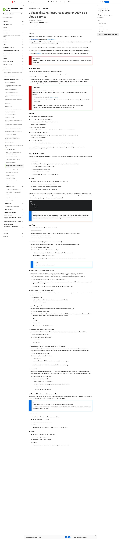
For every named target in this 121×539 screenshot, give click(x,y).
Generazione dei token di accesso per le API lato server (13, 121)
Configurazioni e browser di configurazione (13, 109)
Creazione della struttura (103, 28)
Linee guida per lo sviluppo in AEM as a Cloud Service (14, 95)
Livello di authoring (8, 224)
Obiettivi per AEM (102, 23)
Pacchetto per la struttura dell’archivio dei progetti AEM (13, 86)
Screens (5, 58)
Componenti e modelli (10, 186)
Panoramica (6, 21)
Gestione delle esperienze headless (12, 206)
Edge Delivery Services (8, 64)
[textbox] (13, 14)
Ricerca (7, 195)
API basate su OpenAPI (9, 117)
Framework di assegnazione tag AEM (13, 189)
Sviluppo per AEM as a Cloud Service (11, 79)
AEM (39, 8)
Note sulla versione (8, 24)
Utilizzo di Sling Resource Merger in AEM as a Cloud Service (14, 166)
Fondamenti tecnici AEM (10, 112)
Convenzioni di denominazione (12, 181)
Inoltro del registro (8, 106)
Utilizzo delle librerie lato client (12, 172)
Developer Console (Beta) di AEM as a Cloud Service (13, 100)
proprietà (39, 53)
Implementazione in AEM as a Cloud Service (12, 221)
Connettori (6, 230)
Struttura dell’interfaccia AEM (12, 156)
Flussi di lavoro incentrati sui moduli (11, 50)
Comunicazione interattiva (9, 47)
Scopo (99, 20)
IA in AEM (5, 55)
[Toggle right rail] (97, 5)
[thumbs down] (69, 537)
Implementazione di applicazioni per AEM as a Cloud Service (13, 73)
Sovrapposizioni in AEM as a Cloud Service (14, 169)
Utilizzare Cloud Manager (9, 76)
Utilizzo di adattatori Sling (11, 162)
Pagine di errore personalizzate (12, 197)
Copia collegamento (109, 15)
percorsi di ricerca (51, 39)
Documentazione (32, 8)
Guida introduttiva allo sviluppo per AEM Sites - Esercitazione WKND (13, 153)
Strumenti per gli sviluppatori (10, 212)
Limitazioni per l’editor (10, 178)
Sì (100, 12)
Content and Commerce (8, 61)
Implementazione (6, 69)
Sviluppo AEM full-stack (10, 149)
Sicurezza (5, 27)
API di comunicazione (8, 53)
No (103, 12)
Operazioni (6, 233)
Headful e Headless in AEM (10, 134)
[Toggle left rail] (23, 5)
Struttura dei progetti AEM (10, 82)
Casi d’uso (101, 31)
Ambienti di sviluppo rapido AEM (11, 92)
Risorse (5, 41)
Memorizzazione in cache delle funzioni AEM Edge (14, 146)
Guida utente (45, 8)
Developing (36, 24)
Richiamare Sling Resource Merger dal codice (108, 34)
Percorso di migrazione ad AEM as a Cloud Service (12, 36)
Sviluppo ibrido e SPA (9, 209)
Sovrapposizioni (34, 39)
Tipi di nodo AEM (9, 200)
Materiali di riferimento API (10, 114)
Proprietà (100, 26)
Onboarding (6, 32)
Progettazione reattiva (10, 183)
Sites (4, 39)
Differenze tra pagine (10, 175)
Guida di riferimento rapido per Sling (13, 159)
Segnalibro (101, 15)
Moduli (5, 44)
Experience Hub (6, 30)
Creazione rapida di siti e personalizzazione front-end (13, 125)
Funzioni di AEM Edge (9, 142)
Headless (5, 67)
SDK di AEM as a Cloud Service (11, 89)
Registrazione (7, 103)
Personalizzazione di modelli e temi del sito (13, 131)
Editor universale (8, 203)
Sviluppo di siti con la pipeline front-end (12, 128)
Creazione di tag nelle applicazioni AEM (13, 192)
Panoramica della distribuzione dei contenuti (11, 227)
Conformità (6, 236)
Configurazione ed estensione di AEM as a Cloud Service (12, 218)
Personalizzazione (8, 215)
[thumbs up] (66, 537)
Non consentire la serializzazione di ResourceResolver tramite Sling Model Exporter (12, 138)
